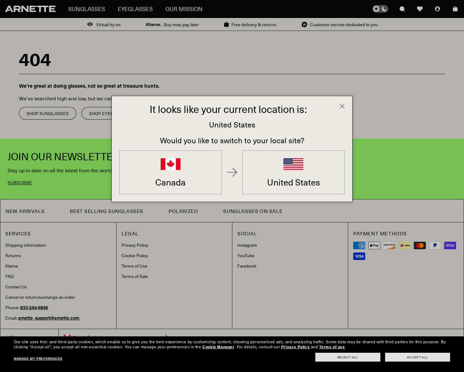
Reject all (347, 357)
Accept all (417, 357)
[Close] (342, 106)
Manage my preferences (38, 358)
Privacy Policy (295, 347)
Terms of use (332, 347)
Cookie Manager (218, 347)
